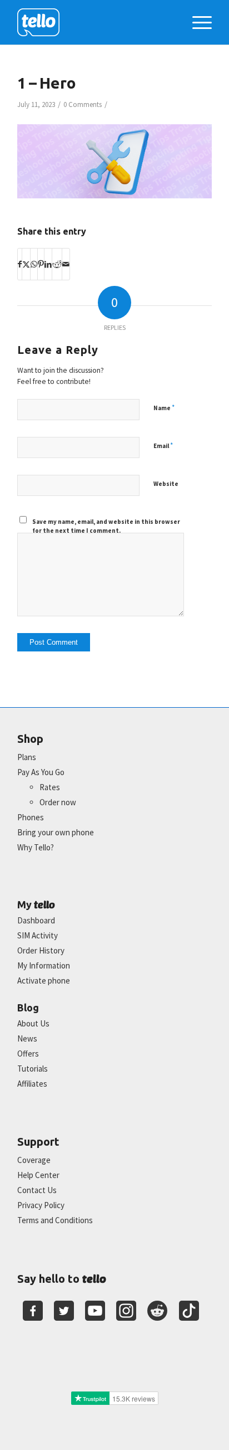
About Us (33, 1023)
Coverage (34, 1160)
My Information (43, 965)
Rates (49, 787)
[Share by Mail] (65, 264)
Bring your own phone (55, 832)
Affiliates (32, 1083)
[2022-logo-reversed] (95, 22)
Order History (40, 950)
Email (163, 445)
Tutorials (32, 1068)
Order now (57, 802)
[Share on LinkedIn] (48, 264)
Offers (28, 1053)
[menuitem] (196, 22)
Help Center (38, 1175)
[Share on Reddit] (57, 264)
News (27, 1038)
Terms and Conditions (55, 1220)
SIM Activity (37, 935)
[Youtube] (95, 1311)
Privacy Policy (40, 1205)
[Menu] (196, 22)
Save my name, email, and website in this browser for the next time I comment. (106, 526)
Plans (26, 757)
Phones (30, 817)
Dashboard (36, 920)
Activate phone (43, 980)
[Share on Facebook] (20, 264)
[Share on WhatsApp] (34, 264)
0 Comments (82, 104)
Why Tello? (35, 847)
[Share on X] (26, 264)
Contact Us (37, 1190)
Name (164, 407)
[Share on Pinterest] (41, 264)
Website (165, 484)
